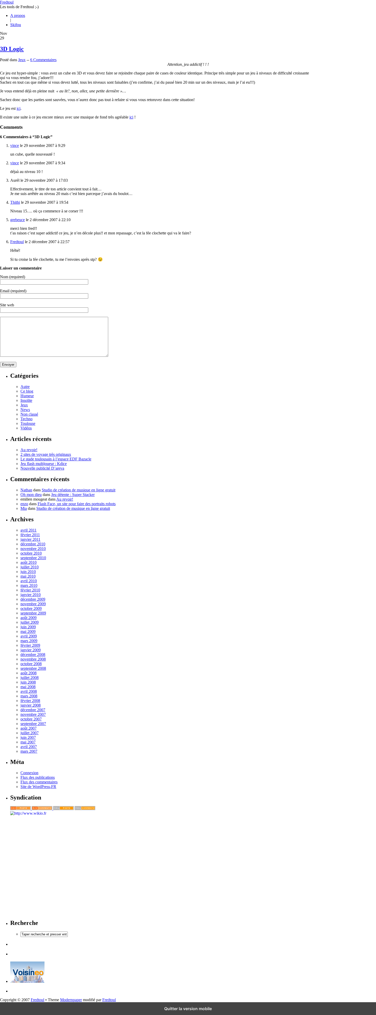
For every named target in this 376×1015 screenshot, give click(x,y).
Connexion (29, 773)
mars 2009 (28, 641)
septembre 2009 (33, 613)
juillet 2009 (29, 622)
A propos (17, 15)
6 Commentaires (43, 60)
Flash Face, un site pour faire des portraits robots (77, 504)
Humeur (27, 396)
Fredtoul (7, 2)
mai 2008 (28, 687)
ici (18, 108)
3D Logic (12, 49)
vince (14, 145)
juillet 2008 (29, 677)
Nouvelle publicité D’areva (42, 468)
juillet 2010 (29, 567)
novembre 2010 (33, 548)
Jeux (22, 60)
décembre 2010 (32, 544)
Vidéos (26, 428)
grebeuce (17, 220)
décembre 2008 (32, 654)
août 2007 (28, 728)
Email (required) (13, 291)
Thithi (15, 202)
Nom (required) (12, 277)
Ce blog (26, 391)
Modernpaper (71, 1000)
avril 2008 (28, 691)
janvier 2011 (30, 539)
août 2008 (28, 673)
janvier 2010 (30, 594)
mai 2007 (28, 742)
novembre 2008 (33, 659)
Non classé (29, 414)
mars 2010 (28, 585)
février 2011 (30, 535)
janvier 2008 (30, 705)
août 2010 (28, 562)
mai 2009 (28, 631)
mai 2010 (28, 576)
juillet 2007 (29, 733)
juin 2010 (28, 571)
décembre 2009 (32, 599)
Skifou (15, 25)
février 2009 (30, 645)
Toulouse (27, 423)
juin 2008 (28, 682)
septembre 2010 (33, 558)
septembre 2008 (33, 668)
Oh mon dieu (31, 494)
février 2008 (30, 700)
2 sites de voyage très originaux (45, 454)
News (25, 409)
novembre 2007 (33, 714)
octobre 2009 (31, 608)
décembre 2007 (32, 710)
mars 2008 (28, 696)
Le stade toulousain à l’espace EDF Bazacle (55, 459)
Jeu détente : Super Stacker (73, 494)
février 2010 (30, 590)
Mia (23, 508)
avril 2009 (28, 636)
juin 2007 (28, 737)
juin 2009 (28, 627)
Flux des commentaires (39, 782)
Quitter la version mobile (188, 1008)
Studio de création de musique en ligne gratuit (78, 490)
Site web (7, 305)
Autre (25, 386)
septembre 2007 (33, 723)
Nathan (26, 490)
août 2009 (28, 618)
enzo (24, 504)
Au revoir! (28, 450)
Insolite (26, 400)
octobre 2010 (31, 553)
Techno (26, 419)
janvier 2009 (30, 650)
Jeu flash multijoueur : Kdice (43, 463)
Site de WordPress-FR (38, 786)
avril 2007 (28, 746)
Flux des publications (37, 777)
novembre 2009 (33, 604)
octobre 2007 (31, 719)
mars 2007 (28, 751)
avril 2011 (28, 530)
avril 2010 (28, 581)
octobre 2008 (31, 664)
